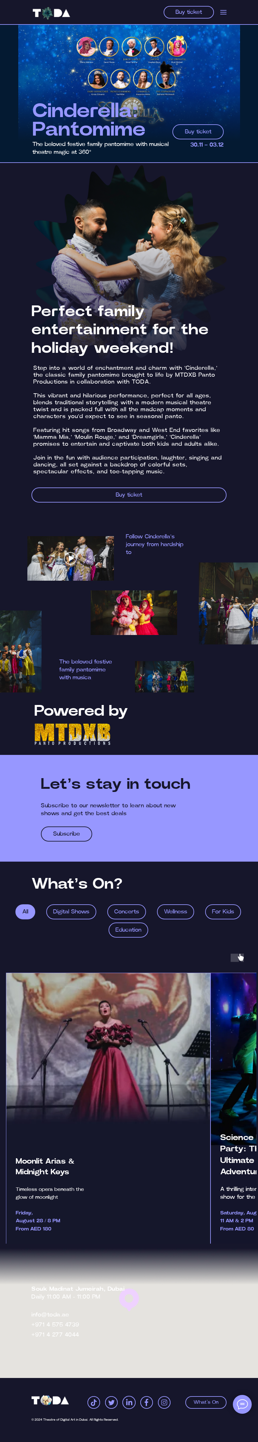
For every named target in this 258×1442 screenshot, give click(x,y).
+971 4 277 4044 (55, 1335)
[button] (70, 558)
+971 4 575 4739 (55, 1325)
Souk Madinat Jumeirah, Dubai (78, 1289)
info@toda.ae (50, 1315)
